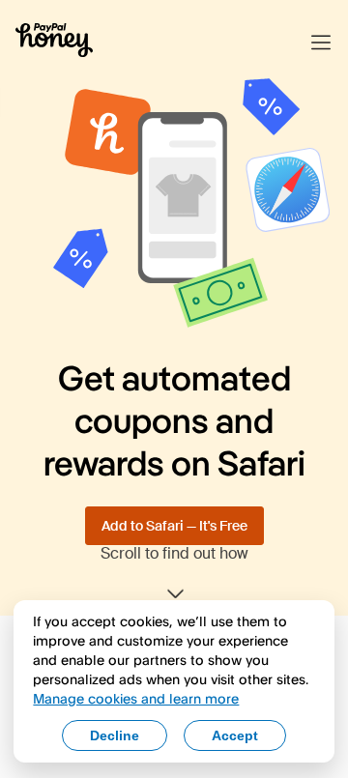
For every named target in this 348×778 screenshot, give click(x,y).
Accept (235, 735)
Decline (114, 735)
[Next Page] (174, 594)
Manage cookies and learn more (136, 698)
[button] (321, 42)
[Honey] (54, 42)
